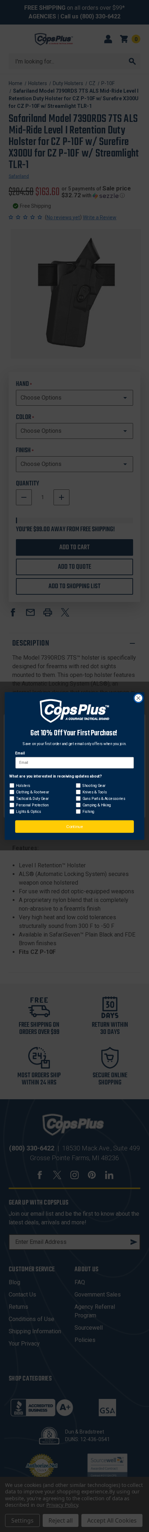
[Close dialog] (138, 698)
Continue (74, 826)
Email (20, 753)
